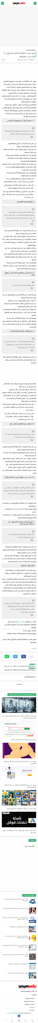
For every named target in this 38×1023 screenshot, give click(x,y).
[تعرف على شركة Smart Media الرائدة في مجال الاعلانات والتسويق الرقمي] (19, 774)
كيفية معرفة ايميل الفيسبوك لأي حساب (17, 973)
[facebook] (19, 1016)
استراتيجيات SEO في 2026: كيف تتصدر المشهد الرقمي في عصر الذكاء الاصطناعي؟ (19, 717)
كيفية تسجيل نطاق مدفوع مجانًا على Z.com (23, 739)
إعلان (19, 96)
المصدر (34, 648)
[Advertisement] (19, 27)
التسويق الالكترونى (30, 50)
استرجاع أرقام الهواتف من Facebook (18, 926)
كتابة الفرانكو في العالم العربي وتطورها (18, 963)
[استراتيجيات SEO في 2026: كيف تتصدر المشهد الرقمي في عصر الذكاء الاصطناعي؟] (19, 705)
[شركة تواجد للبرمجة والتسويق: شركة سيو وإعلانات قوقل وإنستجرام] (19, 819)
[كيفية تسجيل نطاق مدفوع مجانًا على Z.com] (19, 728)
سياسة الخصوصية (29, 1001)
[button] (23, 656)
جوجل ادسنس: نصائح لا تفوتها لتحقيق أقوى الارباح (21, 808)
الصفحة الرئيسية (29, 998)
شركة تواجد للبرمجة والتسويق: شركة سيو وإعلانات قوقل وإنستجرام (19, 831)
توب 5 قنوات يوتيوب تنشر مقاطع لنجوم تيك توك (15, 908)
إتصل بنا (31, 1010)
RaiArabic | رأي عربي (12, 1013)
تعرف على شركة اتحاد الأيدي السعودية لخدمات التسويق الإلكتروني (20, 762)
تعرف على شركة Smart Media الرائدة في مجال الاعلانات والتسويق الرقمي (20, 786)
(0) (3, 59)
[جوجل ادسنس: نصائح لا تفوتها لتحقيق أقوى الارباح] (19, 798)
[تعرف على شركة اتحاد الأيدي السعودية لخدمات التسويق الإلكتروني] (19, 750)
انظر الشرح (20, 621)
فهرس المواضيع (29, 1004)
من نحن (31, 1007)
